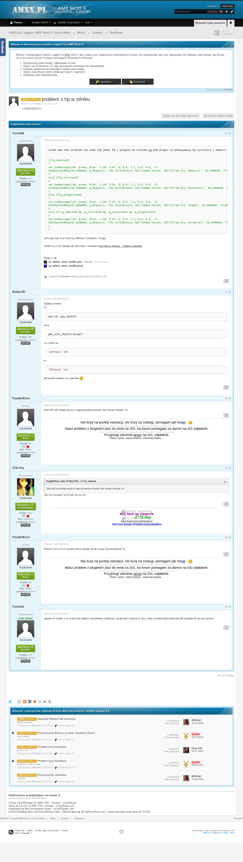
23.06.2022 (197, 779)
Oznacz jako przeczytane (47, 830)
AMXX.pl (217, 833)
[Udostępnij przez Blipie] (24, 701)
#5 (226, 537)
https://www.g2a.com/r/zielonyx (136, 521)
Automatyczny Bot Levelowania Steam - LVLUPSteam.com (41, 808)
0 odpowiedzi (173, 721)
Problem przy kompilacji (52, 746)
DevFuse (228, 89)
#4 (226, 468)
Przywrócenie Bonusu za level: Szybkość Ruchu (66, 732)
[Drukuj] (44, 701)
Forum (17, 22)
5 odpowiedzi (173, 735)
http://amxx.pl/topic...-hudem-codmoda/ (120, 246)
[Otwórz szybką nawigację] (230, 22)
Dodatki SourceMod (68, 22)
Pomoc (65, 830)
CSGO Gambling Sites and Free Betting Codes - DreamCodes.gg (44, 811)
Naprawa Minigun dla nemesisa (57, 718)
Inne (87, 22)
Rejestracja (227, 6)
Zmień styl (19, 830)
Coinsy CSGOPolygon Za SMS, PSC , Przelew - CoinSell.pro (42, 802)
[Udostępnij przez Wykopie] (19, 701)
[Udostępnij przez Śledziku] (29, 701)
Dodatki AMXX (39, 22)
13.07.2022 (197, 737)
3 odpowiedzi (173, 777)
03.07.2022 (197, 751)
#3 (226, 398)
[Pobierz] (49, 701)
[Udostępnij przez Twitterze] (10, 701)
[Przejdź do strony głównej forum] (51, 9)
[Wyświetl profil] (26, 152)
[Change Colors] (232, 11)
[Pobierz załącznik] (45, 261)
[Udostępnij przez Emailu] (39, 701)
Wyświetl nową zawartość (210, 22)
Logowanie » (212, 6)
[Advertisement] (78, 687)
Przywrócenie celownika (52, 774)
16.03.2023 (197, 723)
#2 (226, 292)
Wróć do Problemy (225, 675)
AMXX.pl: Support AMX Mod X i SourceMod (22, 818)
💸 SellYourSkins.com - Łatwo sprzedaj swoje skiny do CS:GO (115, 811)
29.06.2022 (197, 765)
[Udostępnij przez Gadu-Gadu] (34, 701)
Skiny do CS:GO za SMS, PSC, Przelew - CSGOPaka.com (41, 805)
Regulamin (238, 818)
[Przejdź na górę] (121, 831)
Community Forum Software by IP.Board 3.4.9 (213, 830)
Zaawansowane (226, 11)
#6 (226, 607)
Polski (29, 830)
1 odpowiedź (173, 749)
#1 (226, 133)
